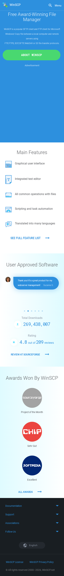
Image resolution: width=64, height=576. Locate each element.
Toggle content (32, 506)
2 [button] (28, 311)
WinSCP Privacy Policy (42, 562)
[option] (32, 283)
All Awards (25, 492)
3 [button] (31, 311)
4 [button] (35, 311)
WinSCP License (14, 562)
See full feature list (25, 238)
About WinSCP (31, 55)
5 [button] (39, 311)
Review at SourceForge (25, 354)
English (33, 545)
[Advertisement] (32, 99)
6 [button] (42, 311)
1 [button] (24, 311)
